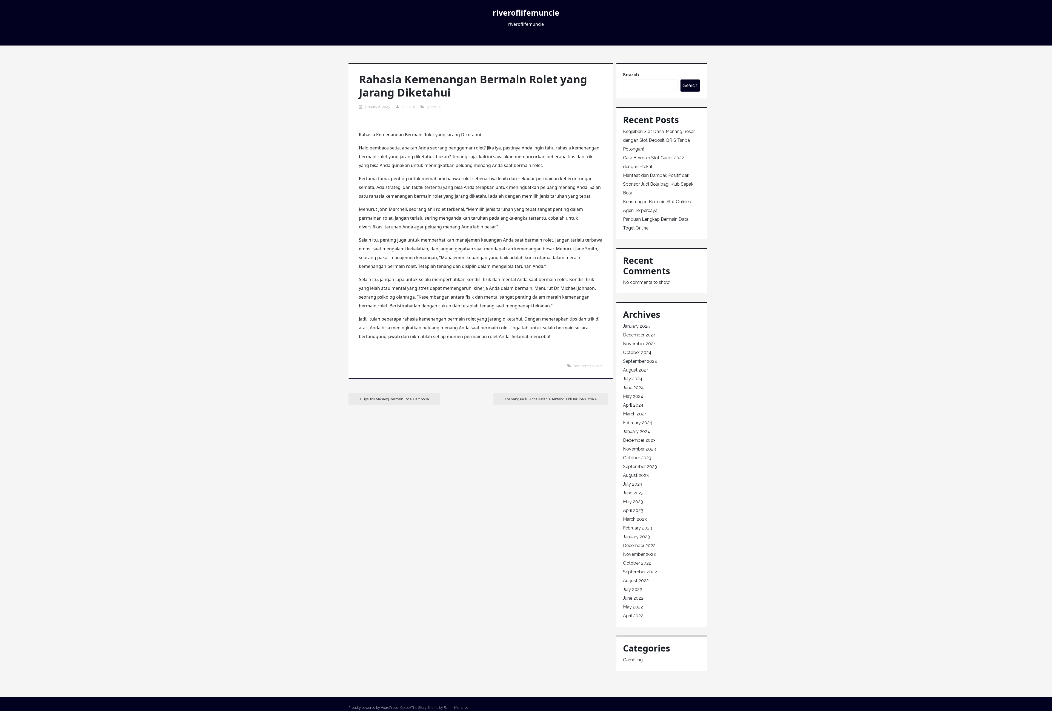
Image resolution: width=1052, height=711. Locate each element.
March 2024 (635, 414)
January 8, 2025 (377, 107)
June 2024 (633, 387)
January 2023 (636, 536)
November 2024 (639, 343)
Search (631, 74)
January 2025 (636, 326)
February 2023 (637, 528)
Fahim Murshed (456, 708)
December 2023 (639, 440)
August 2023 (636, 475)
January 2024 (636, 431)
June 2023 (633, 492)
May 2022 (633, 607)
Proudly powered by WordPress (373, 708)
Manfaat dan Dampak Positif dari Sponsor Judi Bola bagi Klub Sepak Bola (658, 184)
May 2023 (633, 501)
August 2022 (636, 580)
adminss (408, 107)
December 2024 (639, 335)
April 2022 (633, 615)
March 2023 (635, 519)
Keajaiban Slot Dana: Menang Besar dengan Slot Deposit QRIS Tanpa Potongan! (659, 140)
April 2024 (633, 405)
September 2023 (640, 466)
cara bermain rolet (588, 366)
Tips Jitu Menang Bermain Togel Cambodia (395, 399)
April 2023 (633, 510)
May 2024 (633, 396)
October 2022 (637, 563)
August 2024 (636, 370)
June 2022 (633, 598)
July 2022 (632, 589)
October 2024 (637, 352)
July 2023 (632, 484)
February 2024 (637, 422)
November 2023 (639, 449)
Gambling (434, 107)
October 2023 (637, 457)
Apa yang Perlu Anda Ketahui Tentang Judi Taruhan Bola (549, 399)
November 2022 (639, 554)
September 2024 (640, 361)
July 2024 (632, 378)
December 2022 (639, 545)
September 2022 (640, 571)
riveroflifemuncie (526, 12)
